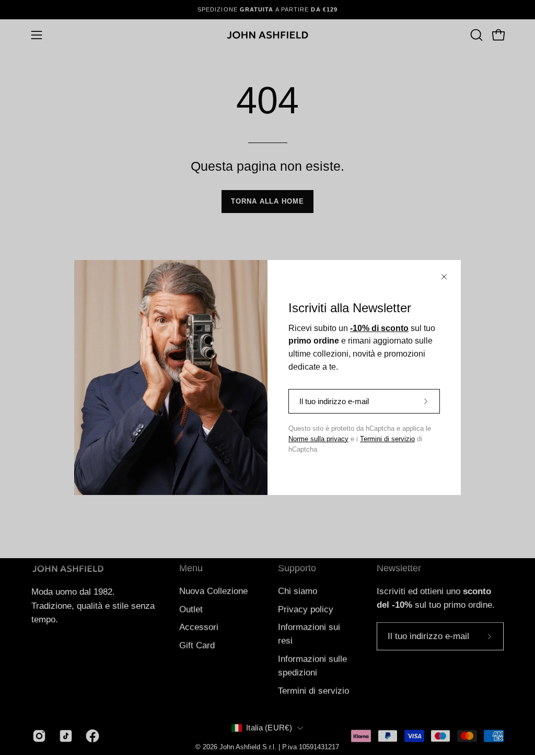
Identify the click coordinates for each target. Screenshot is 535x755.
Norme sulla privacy (318, 439)
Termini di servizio (387, 439)
